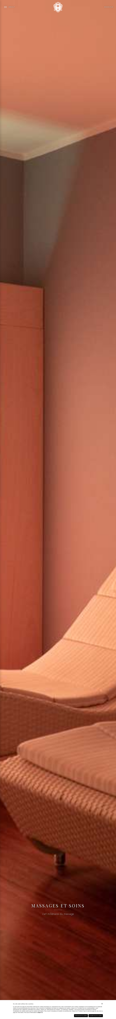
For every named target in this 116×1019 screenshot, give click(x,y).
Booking (108, 7)
